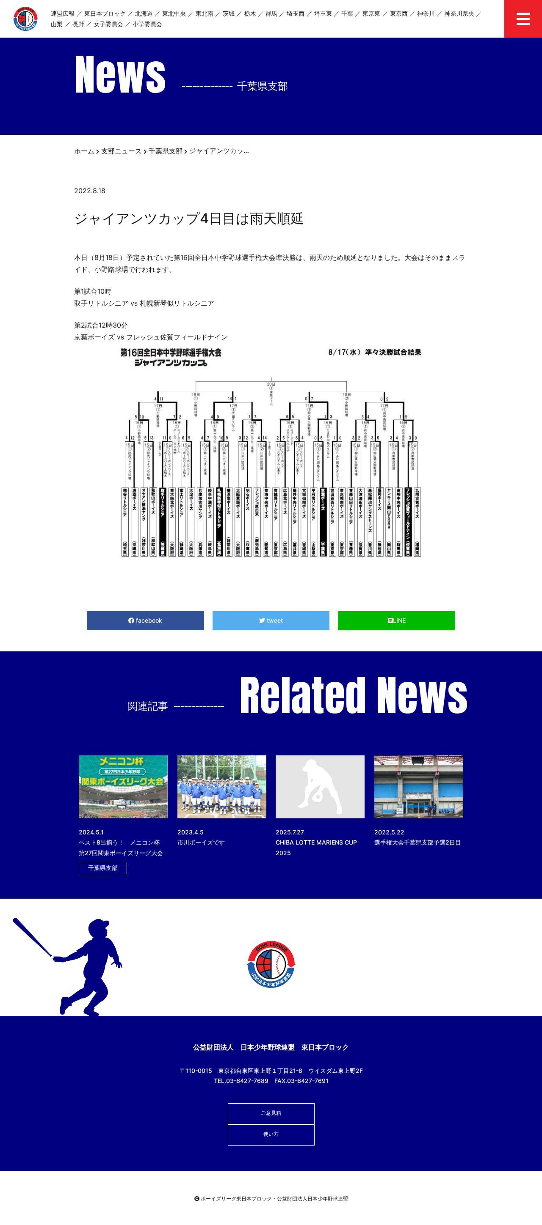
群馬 (271, 13)
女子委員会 (108, 23)
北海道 (144, 13)
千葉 (347, 13)
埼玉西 (295, 13)
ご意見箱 (271, 1113)
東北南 (204, 13)
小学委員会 (147, 23)
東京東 (371, 13)
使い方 (271, 1134)
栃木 (250, 13)
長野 (78, 23)
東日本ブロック (105, 13)
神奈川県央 (459, 13)
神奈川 (426, 13)
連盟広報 (63, 13)
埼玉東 (323, 13)
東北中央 (174, 13)
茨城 (229, 13)
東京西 (399, 13)
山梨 (57, 23)
